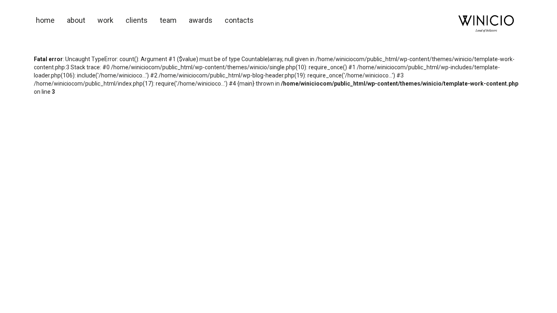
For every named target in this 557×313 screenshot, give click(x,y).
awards (200, 20)
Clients (137, 20)
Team (168, 20)
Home (45, 20)
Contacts (239, 20)
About (76, 20)
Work (105, 20)
